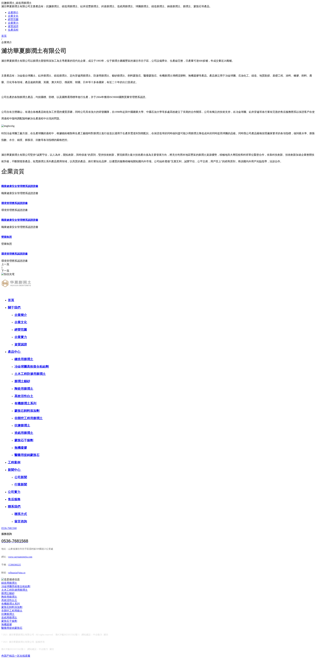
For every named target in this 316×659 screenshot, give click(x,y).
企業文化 (13, 16)
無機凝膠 (20, 447)
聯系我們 (14, 506)
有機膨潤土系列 (25, 403)
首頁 (11, 300)
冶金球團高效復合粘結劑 (31, 366)
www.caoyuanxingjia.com (20, 557)
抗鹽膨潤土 (22, 425)
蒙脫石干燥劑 (23, 440)
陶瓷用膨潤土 (23, 388)
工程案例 (14, 462)
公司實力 (14, 492)
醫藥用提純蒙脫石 (27, 455)
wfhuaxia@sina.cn (16, 572)
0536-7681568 (9, 528)
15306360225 (14, 565)
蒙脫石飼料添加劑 (27, 410)
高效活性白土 (23, 396)
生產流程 (13, 29)
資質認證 (13, 26)
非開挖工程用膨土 (11, 610)
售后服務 (14, 499)
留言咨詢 (20, 521)
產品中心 (14, 351)
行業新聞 (20, 484)
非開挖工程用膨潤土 (28, 418)
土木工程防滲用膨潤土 (30, 374)
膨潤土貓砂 (22, 381)
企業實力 (13, 22)
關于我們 (14, 307)
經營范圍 (13, 19)
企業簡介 (13, 12)
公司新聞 (20, 477)
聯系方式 (20, 514)
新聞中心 (14, 469)
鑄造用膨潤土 (23, 359)
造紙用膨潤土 (23, 433)
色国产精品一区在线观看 (15, 655)
